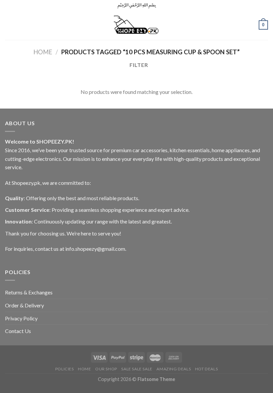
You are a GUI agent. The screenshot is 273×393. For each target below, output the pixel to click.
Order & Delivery (24, 305)
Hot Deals (206, 368)
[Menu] (9, 25)
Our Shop (106, 368)
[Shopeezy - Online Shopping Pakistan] (136, 25)
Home (42, 52)
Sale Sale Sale (136, 368)
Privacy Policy (21, 318)
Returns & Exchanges (29, 292)
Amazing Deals (173, 368)
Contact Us (18, 331)
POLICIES (64, 368)
